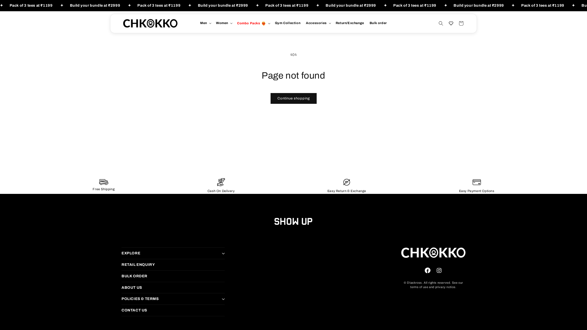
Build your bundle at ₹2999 (95, 5)
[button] (205, 23)
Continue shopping (293, 98)
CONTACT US (134, 310)
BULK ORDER (134, 276)
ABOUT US (132, 287)
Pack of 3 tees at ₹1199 (31, 5)
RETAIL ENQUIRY (138, 265)
